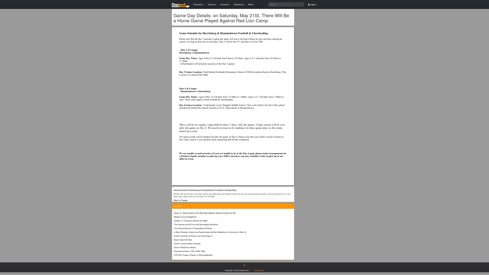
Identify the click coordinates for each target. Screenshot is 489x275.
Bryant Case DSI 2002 (183, 239)
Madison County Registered (185, 217)
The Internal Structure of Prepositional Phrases (193, 228)
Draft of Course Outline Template (187, 243)
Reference (238, 4)
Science (211, 4)
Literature (224, 4)
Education (198, 4)
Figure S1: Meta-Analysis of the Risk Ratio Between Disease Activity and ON (204, 213)
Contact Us (259, 270)
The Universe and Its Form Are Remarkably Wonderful (196, 224)
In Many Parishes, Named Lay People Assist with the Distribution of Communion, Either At (210, 232)
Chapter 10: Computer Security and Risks (190, 220)
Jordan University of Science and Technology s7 (193, 236)
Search (299, 4)
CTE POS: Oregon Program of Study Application (193, 255)
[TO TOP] (244, 265)
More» (251, 4)
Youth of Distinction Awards (185, 247)
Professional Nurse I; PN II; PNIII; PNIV (189, 251)
